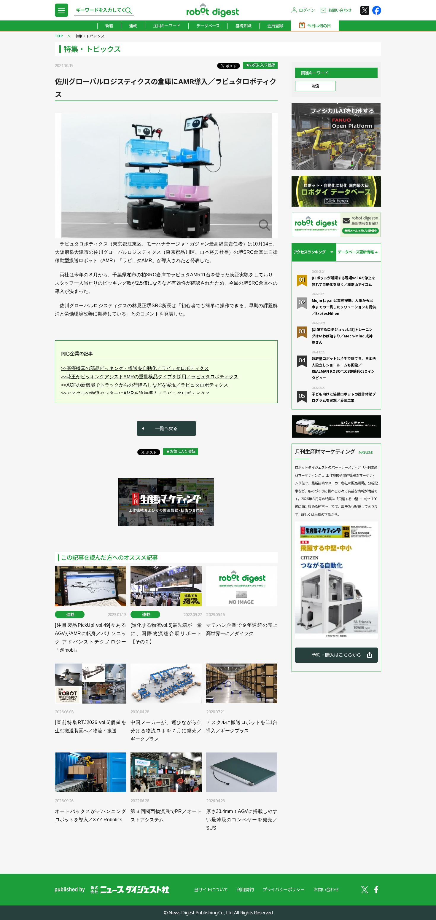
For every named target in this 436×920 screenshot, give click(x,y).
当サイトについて (211, 889)
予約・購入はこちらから (336, 655)
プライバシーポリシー (283, 889)
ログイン (307, 10)
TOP (59, 36)
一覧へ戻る (166, 428)
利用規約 (245, 889)
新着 (109, 25)
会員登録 (275, 25)
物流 (315, 86)
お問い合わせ (339, 10)
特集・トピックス (89, 36)
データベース (207, 25)
